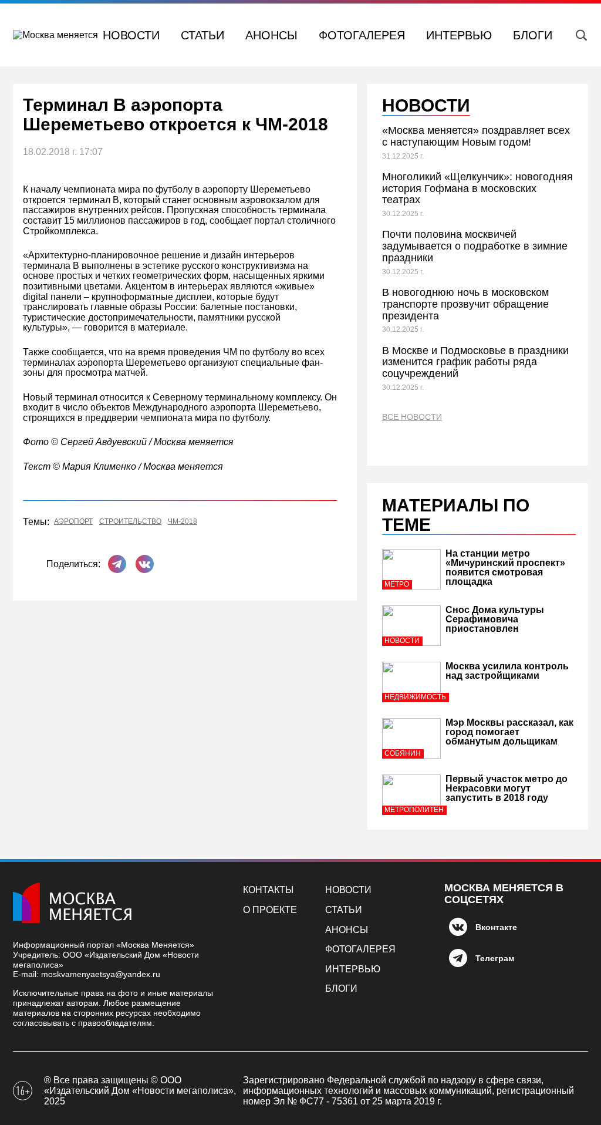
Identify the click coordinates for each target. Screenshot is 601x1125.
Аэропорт (73, 522)
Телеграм (494, 958)
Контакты (268, 890)
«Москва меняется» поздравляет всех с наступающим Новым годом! (476, 136)
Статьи (202, 35)
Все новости (412, 417)
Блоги (532, 35)
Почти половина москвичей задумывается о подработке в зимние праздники (475, 246)
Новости (131, 35)
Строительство (130, 522)
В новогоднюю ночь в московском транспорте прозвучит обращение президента (465, 304)
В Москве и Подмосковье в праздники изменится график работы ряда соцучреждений (475, 362)
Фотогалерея (362, 35)
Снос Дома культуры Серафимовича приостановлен (494, 619)
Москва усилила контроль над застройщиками (507, 671)
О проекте (270, 910)
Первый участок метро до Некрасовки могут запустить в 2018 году (506, 788)
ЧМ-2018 (182, 522)
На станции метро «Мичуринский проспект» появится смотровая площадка (505, 567)
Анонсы (271, 35)
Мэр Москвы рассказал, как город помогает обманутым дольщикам (509, 732)
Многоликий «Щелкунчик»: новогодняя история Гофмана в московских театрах (477, 188)
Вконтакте (496, 927)
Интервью (459, 35)
